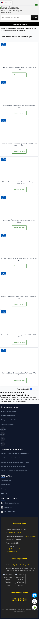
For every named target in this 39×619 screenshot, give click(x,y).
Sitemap (3, 444)
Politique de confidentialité (9, 420)
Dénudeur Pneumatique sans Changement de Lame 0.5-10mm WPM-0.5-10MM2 (19, 144)
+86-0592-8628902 (14, 533)
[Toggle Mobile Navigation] (36, 4)
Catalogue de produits (20, 24)
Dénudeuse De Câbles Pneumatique (14, 30)
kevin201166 (8, 507)
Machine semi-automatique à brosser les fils (15, 462)
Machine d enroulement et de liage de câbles (15, 453)
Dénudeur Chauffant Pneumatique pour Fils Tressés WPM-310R (19, 68)
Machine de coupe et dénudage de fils (13, 466)
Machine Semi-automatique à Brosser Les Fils (22, 28)
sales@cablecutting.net (11, 503)
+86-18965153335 (10, 511)
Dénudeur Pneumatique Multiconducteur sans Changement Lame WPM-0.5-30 (19, 183)
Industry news (5, 484)
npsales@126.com (12, 551)
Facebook (3, 429)
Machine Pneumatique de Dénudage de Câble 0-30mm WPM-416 (19, 259)
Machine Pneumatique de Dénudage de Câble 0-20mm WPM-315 (19, 335)
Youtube (3, 434)
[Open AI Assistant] (34, 595)
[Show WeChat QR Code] (34, 607)
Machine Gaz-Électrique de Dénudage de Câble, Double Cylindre (19, 221)
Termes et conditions (7, 424)
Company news (6, 480)
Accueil (2, 28)
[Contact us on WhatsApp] (34, 601)
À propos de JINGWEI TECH (10, 411)
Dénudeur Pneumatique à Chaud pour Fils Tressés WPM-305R (19, 106)
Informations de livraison (8, 415)
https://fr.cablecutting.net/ (20, 565)
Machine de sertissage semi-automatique (14, 471)
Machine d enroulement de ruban (11, 458)
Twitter (3, 439)
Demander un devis (19, 75)
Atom (6, 493)
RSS (2, 493)
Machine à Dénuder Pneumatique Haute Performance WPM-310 (19, 374)
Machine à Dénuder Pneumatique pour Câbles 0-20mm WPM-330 (19, 297)
